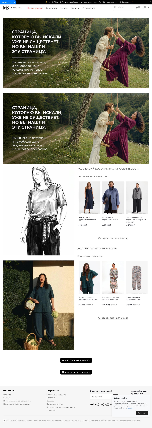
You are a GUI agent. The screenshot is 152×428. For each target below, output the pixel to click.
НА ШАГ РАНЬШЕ (36, 2)
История (7, 395)
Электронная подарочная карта (61, 407)
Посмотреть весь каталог (76, 360)
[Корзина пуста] (137, 8)
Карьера (7, 398)
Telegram (97, 404)
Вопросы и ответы (55, 404)
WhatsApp (107, 404)
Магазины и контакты (56, 395)
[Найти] (115, 7)
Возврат (50, 401)
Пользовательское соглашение (16, 404)
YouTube (102, 404)
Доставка (51, 398)
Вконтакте (92, 404)
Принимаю (142, 413)
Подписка (51, 410)
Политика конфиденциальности (17, 401)
